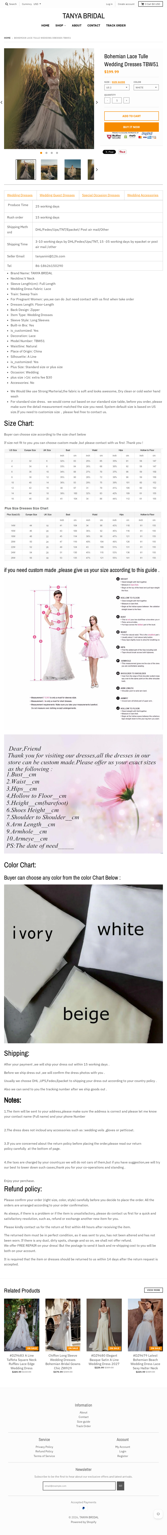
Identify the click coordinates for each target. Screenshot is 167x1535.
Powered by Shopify (83, 1522)
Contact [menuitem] (93, 25)
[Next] (96, 102)
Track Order (83, 1426)
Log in (109, 3)
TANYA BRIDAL (84, 15)
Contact (84, 1417)
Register (122, 1456)
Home (7, 37)
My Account (122, 1447)
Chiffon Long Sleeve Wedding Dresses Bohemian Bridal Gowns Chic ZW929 (62, 1361)
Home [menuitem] (45, 25)
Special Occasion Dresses (101, 195)
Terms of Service (44, 1456)
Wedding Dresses (20, 195)
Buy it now (131, 127)
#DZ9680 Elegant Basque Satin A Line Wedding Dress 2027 (104, 1359)
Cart (152, 3)
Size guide (118, 82)
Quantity (110, 94)
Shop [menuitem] (59, 25)
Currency (27, 3)
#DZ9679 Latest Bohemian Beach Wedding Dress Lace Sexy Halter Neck (145, 1361)
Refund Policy (44, 1451)
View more (153, 1290)
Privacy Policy (44, 1447)
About (83, 1412)
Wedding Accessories (142, 195)
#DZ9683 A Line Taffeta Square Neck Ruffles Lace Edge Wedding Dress (21, 1361)
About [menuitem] (76, 25)
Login (122, 1451)
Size (114, 82)
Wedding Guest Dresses (57, 195)
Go (120, 1485)
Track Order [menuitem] (116, 25)
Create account (126, 3)
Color (137, 82)
